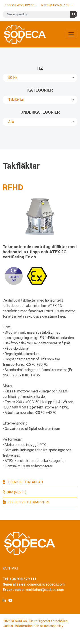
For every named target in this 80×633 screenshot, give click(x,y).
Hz (40, 68)
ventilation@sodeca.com (44, 590)
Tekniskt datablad (25, 482)
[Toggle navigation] (71, 34)
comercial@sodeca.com (46, 584)
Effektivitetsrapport (29, 502)
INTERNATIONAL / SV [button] (55, 5)
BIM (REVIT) (16, 492)
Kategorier (40, 90)
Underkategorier (40, 112)
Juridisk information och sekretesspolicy (33, 626)
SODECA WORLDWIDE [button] (19, 5)
